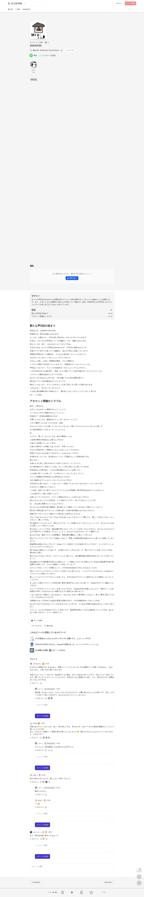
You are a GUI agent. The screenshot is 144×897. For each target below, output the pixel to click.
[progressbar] (72, 888)
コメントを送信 (42, 716)
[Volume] (54, 892)
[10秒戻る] (62, 892)
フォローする (69, 50)
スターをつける (36, 626)
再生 (35, 55)
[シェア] (61, 50)
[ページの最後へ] (139, 883)
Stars (36, 50)
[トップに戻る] (139, 876)
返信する (35, 683)
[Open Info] (48, 42)
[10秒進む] (81, 892)
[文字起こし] (46, 42)
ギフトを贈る (38, 620)
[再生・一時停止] (72, 892)
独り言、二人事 (14, 9)
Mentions (44, 50)
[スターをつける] (31, 50)
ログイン (119, 3)
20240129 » (108, 882)
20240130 (36, 45)
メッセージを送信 (49, 55)
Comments (54, 50)
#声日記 (34, 79)
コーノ (33, 70)
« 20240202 (36, 882)
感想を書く (73, 278)
